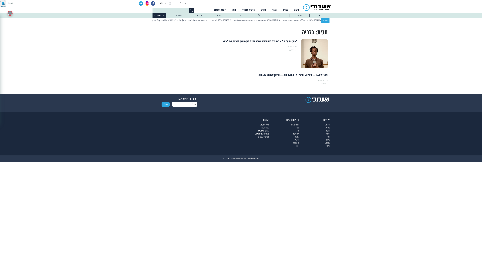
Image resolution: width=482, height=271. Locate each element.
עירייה (219, 15)
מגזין (234, 9)
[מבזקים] (3, 3)
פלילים (279, 15)
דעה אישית (296, 134)
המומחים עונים (295, 125)
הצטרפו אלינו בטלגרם (262, 131)
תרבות (274, 9)
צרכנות (297, 137)
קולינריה (296, 140)
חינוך (239, 15)
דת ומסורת (179, 15)
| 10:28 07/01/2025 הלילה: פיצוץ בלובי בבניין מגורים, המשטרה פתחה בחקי (165, 20)
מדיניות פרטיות (264, 125)
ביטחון (319, 15)
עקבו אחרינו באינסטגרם (262, 134)
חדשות (296, 9)
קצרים (297, 146)
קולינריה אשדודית (248, 9)
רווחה (297, 131)
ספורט (263, 9)
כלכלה (259, 15)
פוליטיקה (199, 15)
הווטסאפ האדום (220, 9)
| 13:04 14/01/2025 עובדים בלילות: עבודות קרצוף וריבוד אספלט (310, 20)
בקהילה (285, 9)
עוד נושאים (160, 15)
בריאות (299, 15)
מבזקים (325, 20)
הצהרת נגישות (265, 128)
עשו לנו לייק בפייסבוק (263, 137)
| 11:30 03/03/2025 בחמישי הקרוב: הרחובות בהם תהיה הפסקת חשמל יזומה (265, 20)
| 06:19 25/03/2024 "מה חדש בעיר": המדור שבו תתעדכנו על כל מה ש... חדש (215, 20)
